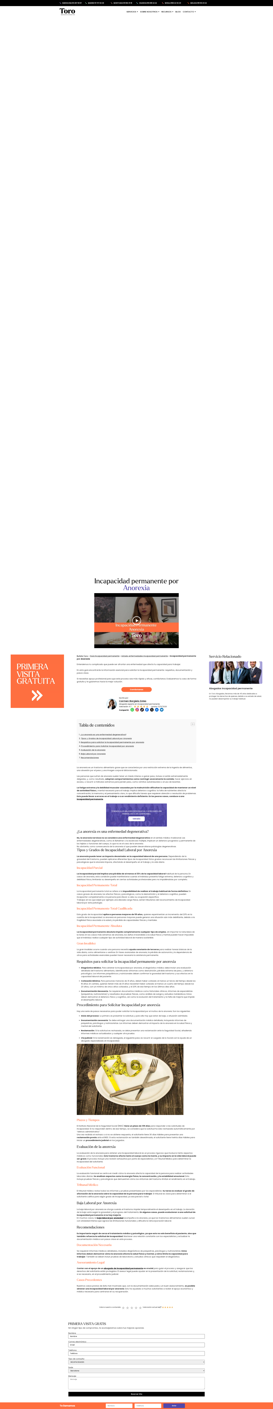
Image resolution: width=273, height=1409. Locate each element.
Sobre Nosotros (149, 11)
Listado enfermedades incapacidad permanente (144, 656)
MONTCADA (122, 3)
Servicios (131, 11)
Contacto (188, 11)
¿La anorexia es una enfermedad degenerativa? (103, 734)
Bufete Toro (82, 656)
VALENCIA (148, 3)
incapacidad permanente (90, 799)
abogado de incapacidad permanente (123, 1268)
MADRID (96, 3)
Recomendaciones (90, 757)
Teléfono (72, 1350)
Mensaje (72, 1376)
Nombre (72, 1333)
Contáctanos (136, 689)
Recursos (166, 11)
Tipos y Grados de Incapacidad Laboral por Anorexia (106, 738)
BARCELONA (72, 3)
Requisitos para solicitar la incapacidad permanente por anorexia (112, 742)
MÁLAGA (198, 3)
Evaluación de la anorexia (93, 750)
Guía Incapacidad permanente (104, 656)
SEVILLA (172, 3)
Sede (70, 1368)
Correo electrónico (77, 1342)
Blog (178, 11)
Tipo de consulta (76, 1359)
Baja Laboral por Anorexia (93, 753)
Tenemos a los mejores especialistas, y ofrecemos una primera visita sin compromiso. (136, 815)
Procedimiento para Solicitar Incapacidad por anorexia (107, 746)
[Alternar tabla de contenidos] (191, 724)
